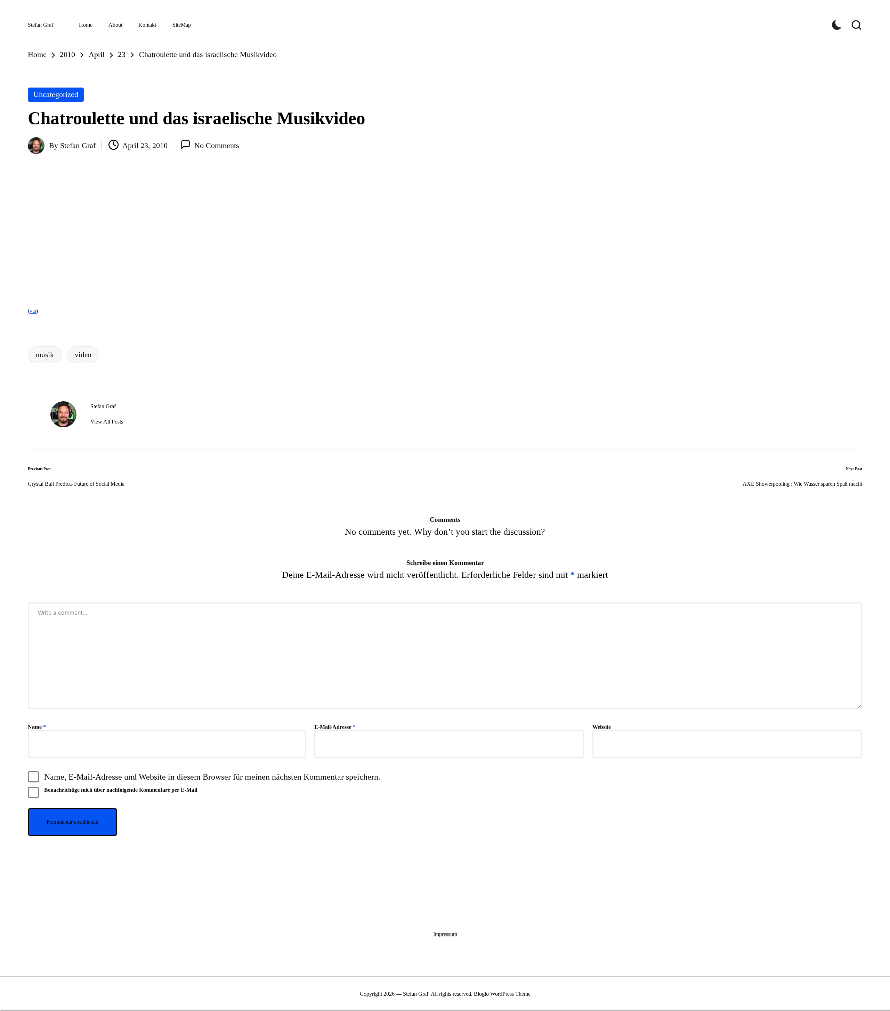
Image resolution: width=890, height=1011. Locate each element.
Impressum (445, 934)
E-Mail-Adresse (334, 727)
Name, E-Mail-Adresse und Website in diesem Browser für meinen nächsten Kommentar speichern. (212, 776)
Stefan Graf (40, 25)
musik (45, 355)
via (33, 311)
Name (37, 727)
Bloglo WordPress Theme (502, 994)
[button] (106, 422)
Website (601, 727)
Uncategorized (55, 94)
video (83, 355)
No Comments (216, 145)
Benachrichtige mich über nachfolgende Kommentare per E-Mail (120, 790)
